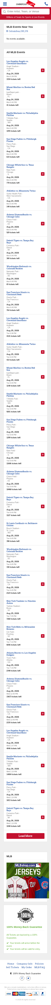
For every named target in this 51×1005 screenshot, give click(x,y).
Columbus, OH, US (18, 31)
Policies (39, 963)
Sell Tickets (12, 967)
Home (10, 963)
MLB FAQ (39, 967)
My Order (27, 967)
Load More (25, 835)
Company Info (24, 963)
